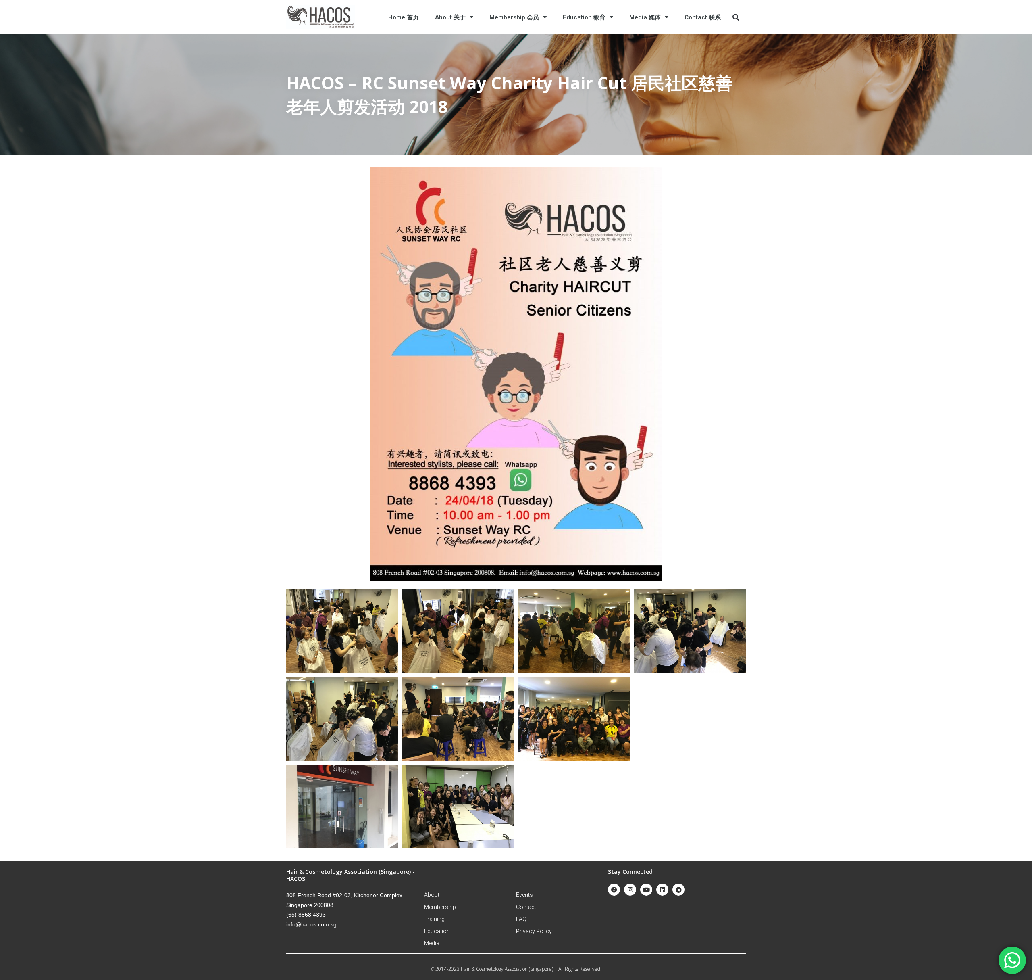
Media (431, 943)
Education (437, 931)
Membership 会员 (514, 17)
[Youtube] (646, 890)
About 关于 (450, 17)
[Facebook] (614, 890)
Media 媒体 (645, 17)
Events (524, 895)
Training (434, 919)
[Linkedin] (662, 890)
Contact (526, 907)
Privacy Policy (534, 931)
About (431, 895)
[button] (736, 17)
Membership (440, 907)
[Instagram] (630, 890)
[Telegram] (678, 890)
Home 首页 (403, 17)
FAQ (521, 919)
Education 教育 (584, 17)
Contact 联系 (703, 17)
